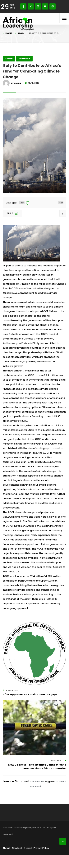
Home (8, 33)
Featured (24, 58)
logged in (50, 781)
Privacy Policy (41, 848)
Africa (9, 58)
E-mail (28, 848)
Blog (20, 33)
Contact (17, 848)
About (6, 848)
